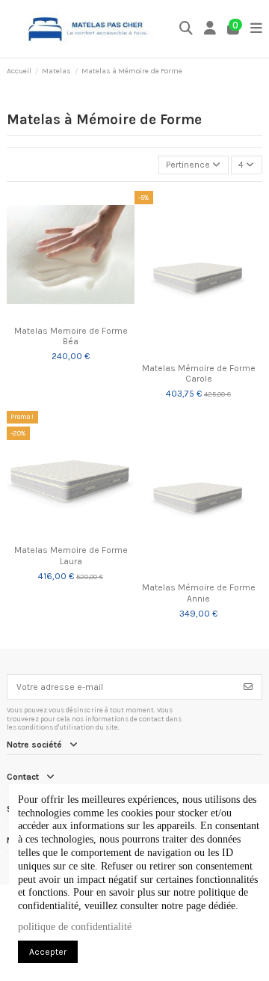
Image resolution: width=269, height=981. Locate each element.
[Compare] (70, 314)
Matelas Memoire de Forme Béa (71, 336)
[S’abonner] (248, 687)
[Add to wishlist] (52, 314)
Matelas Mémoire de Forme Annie (199, 592)
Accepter (48, 952)
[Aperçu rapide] (88, 314)
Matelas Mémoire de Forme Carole (199, 373)
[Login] (210, 29)
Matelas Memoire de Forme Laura (71, 555)
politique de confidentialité (75, 926)
